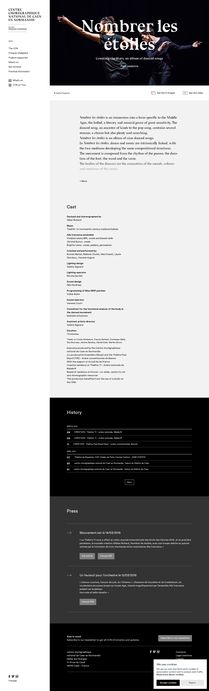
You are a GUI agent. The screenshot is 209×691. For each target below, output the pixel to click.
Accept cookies (168, 683)
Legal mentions (184, 655)
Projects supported (18, 58)
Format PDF (106, 556)
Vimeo (12, 676)
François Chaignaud (18, 53)
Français (13, 681)
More (129, 482)
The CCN (13, 48)
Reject (192, 683)
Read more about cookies (170, 675)
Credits (180, 659)
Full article (87, 556)
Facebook (9, 676)
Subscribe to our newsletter (175, 638)
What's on (13, 62)
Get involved (15, 67)
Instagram (16, 676)
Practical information (19, 72)
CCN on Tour (19, 85)
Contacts (181, 652)
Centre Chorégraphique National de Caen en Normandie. (25, 20)
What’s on (18, 80)
